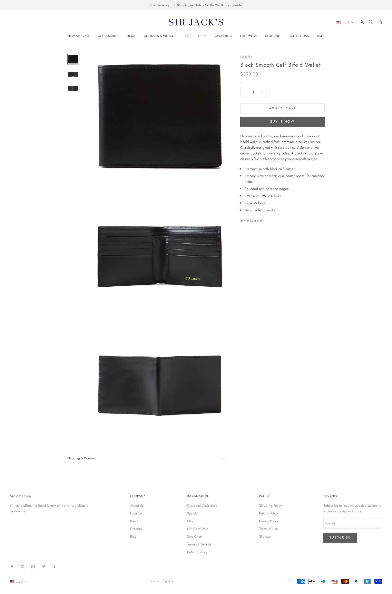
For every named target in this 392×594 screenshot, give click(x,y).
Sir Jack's (246, 57)
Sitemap (265, 536)
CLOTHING (273, 36)
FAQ (190, 521)
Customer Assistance (202, 505)
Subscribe (340, 537)
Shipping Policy (270, 505)
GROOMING (223, 36)
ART (187, 36)
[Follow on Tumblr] (54, 567)
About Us (137, 505)
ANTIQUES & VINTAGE (160, 36)
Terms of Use (268, 528)
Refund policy (197, 552)
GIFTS (202, 36)
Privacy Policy (268, 521)
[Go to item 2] (73, 73)
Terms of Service (199, 544)
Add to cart (282, 108)
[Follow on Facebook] (12, 567)
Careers (136, 528)
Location (136, 513)
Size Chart (194, 536)
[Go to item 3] (73, 87)
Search (192, 513)
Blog (133, 536)
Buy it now (282, 121)
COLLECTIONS (299, 36)
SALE (320, 36)
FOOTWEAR (248, 36)
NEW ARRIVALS (79, 36)
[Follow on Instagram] (33, 567)
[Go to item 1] (73, 59)
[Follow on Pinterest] (44, 567)
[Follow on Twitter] (22, 567)
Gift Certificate (197, 528)
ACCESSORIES (108, 36)
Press (134, 521)
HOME (131, 36)
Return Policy (268, 513)
